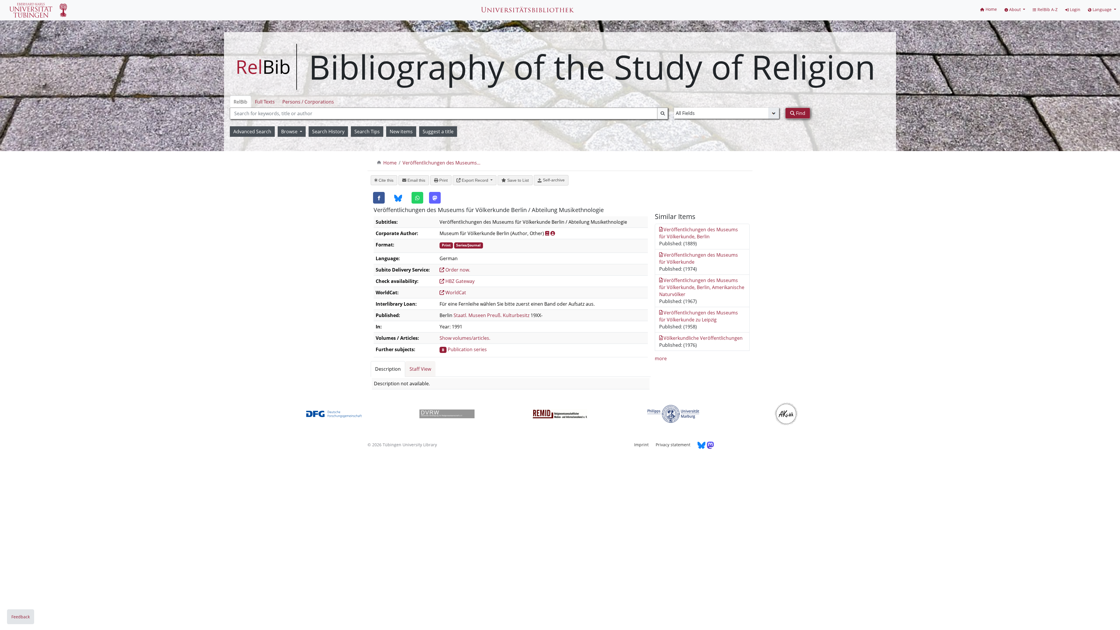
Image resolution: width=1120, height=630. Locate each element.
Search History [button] (328, 131)
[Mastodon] (435, 198)
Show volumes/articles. (465, 338)
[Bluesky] (398, 198)
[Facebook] (379, 198)
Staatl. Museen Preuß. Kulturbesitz (491, 315)
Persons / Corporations (308, 102)
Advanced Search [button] (252, 131)
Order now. (457, 270)
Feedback (20, 617)
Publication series (467, 349)
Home (390, 163)
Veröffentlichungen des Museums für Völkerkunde (698, 258)
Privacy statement (673, 444)
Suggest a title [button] (438, 131)
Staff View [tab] (420, 369)
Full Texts (265, 102)
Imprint (641, 444)
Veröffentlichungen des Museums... (441, 163)
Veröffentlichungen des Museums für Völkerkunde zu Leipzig (698, 316)
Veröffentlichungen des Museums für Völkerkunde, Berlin (698, 233)
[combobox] (449, 113)
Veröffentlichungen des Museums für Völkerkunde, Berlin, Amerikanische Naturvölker (701, 287)
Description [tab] (388, 369)
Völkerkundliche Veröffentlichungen (703, 338)
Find (800, 113)
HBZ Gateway (459, 281)
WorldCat (455, 292)
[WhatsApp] (417, 198)
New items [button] (401, 131)
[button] (1015, 9)
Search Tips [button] (367, 131)
